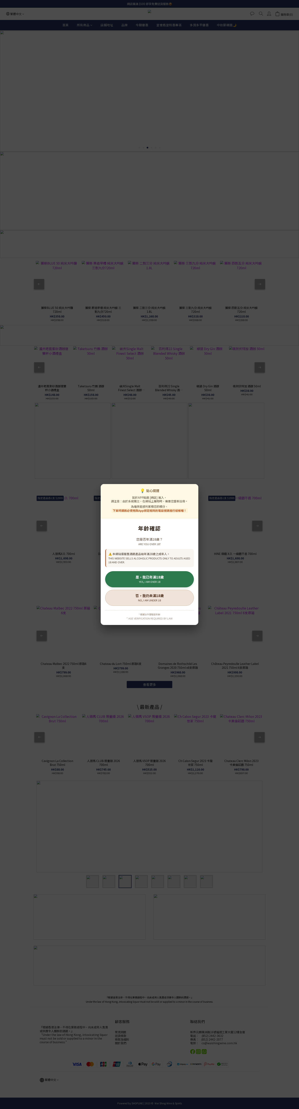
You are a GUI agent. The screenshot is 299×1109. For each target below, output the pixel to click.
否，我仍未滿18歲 (149, 597)
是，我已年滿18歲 (149, 579)
